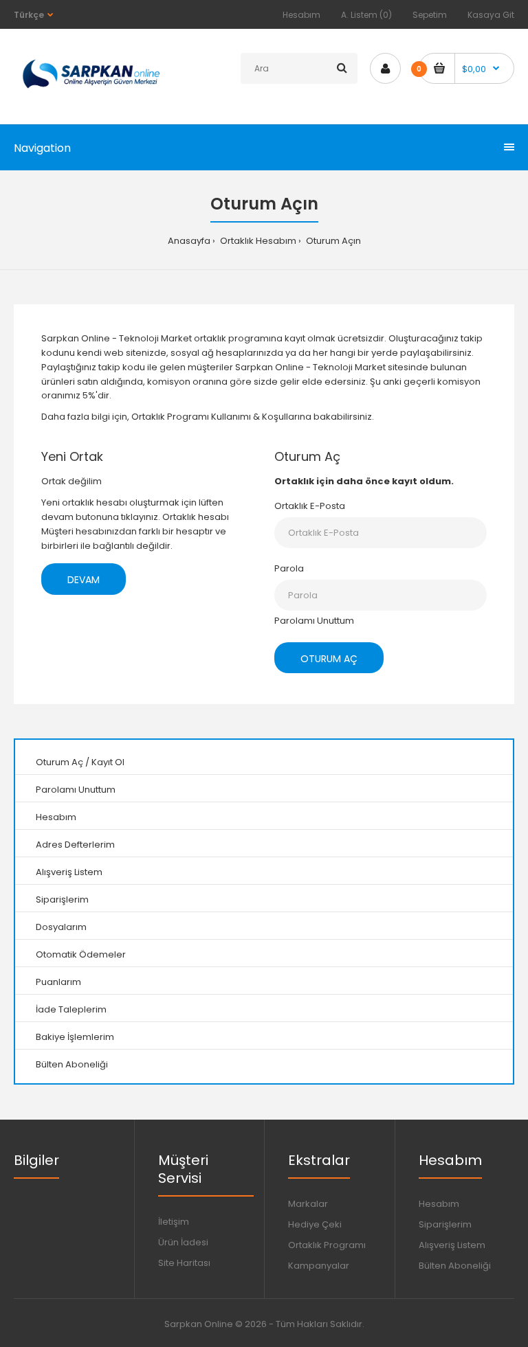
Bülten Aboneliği (72, 1064)
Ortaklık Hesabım (257, 240)
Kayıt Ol (107, 762)
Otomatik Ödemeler (81, 954)
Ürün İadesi (183, 1242)
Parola (289, 568)
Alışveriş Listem (69, 872)
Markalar (308, 1203)
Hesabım (301, 15)
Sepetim (429, 15)
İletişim (173, 1221)
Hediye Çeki (315, 1224)
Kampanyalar (318, 1265)
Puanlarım (58, 981)
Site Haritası (184, 1262)
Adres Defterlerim (75, 844)
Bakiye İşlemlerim (75, 1036)
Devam (83, 580)
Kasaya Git (491, 15)
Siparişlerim (62, 899)
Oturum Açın (332, 240)
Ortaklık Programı (327, 1245)
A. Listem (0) (366, 15)
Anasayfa (189, 240)
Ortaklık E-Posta (309, 505)
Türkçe (29, 15)
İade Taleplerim (71, 1009)
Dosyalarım (61, 926)
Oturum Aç (59, 762)
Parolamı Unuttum (314, 620)
